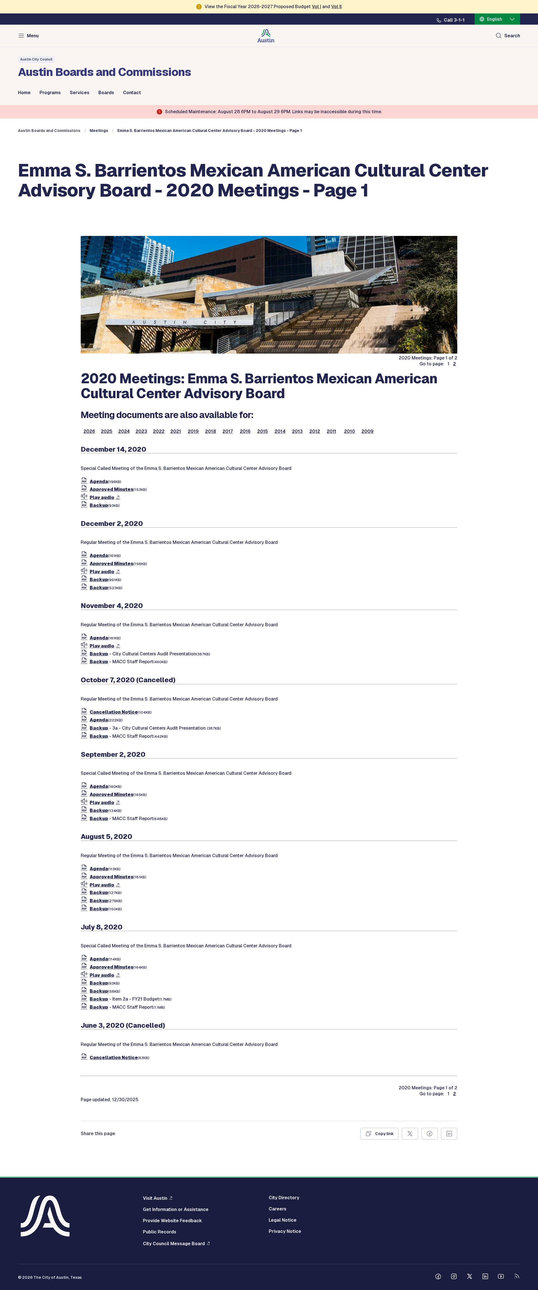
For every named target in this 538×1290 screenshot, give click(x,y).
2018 (210, 431)
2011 (331, 431)
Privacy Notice (285, 1231)
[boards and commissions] (269, 352)
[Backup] (85, 505)
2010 (349, 431)
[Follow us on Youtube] (501, 1277)
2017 (227, 431)
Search (512, 36)
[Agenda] (85, 481)
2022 (158, 431)
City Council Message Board (174, 1243)
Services (79, 93)
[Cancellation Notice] (85, 712)
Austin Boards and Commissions (49, 130)
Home (24, 93)
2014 (280, 431)
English (494, 19)
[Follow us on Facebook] (438, 1277)
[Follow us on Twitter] (469, 1277)
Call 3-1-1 (454, 20)
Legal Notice (282, 1220)
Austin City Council (36, 59)
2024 (124, 431)
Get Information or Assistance (175, 1209)
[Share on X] (410, 1134)
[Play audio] (85, 497)
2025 (106, 431)
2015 (262, 431)
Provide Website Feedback (172, 1221)
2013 (297, 431)
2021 (175, 431)
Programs (50, 93)
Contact (132, 93)
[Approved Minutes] (85, 489)
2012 (314, 431)
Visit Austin (155, 1198)
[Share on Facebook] (429, 1134)
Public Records (159, 1232)
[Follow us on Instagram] (454, 1277)
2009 (367, 431)
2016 (245, 431)
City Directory (284, 1198)
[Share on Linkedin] (449, 1134)
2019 (193, 431)
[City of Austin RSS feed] (516, 1277)
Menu (33, 36)
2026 (89, 431)
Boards (106, 93)
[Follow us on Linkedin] (485, 1277)
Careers (277, 1209)
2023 (141, 431)
